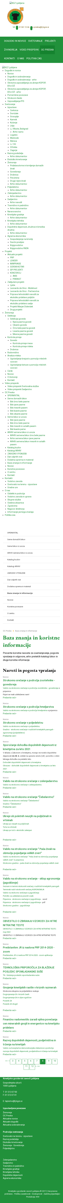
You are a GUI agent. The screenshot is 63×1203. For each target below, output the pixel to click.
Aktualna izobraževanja (14, 1125)
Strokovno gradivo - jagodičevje (16, 905)
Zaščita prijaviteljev (52, 1194)
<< (6, 1061)
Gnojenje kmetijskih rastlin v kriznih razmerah (29, 987)
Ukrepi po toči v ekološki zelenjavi (17, 830)
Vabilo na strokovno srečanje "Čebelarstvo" (28, 796)
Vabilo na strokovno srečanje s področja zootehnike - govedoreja (30, 688)
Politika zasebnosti (22, 1194)
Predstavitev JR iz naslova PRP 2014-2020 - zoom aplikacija (28, 955)
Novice (5, 677)
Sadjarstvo (8, 1163)
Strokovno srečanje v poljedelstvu (23, 722)
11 (26, 1066)
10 (55, 1061)
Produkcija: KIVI (32, 1197)
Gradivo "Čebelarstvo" (12, 804)
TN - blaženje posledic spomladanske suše (21, 975)
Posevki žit (7, 1001)
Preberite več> (9, 697)
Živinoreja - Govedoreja (13, 1145)
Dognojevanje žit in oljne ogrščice (17, 997)
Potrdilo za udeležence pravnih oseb (18, 896)
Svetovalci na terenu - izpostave (18, 1136)
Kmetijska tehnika (11, 1172)
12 (32, 1066)
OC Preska (8, 1115)
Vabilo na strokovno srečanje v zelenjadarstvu (30, 781)
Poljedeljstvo (9, 1148)
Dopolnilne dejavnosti (13, 1175)
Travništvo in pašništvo (13, 1166)
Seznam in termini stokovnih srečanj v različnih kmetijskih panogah (31, 886)
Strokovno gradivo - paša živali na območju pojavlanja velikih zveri (31, 863)
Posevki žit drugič (10, 1004)
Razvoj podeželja (11, 1139)
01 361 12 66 (24, 27)
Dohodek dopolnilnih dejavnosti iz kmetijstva (22, 762)
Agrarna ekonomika (12, 1178)
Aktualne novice (10, 1118)
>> (38, 1066)
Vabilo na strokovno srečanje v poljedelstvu (21, 726)
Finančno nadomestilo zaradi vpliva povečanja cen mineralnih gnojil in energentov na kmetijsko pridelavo (31, 1023)
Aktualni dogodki (10, 1122)
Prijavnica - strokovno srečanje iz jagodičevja (22, 899)
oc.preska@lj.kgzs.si (40, 27)
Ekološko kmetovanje (13, 1142)
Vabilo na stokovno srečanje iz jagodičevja (21, 893)
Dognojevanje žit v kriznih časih (16, 994)
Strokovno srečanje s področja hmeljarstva (28, 706)
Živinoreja (7, 1112)
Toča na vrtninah (10, 827)
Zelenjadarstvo (10, 1160)
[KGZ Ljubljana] (17, 3)
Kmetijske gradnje (11, 1169)
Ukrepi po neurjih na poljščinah (16, 824)
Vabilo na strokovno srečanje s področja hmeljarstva (25, 710)
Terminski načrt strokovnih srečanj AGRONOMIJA (23, 889)
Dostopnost (37, 1194)
